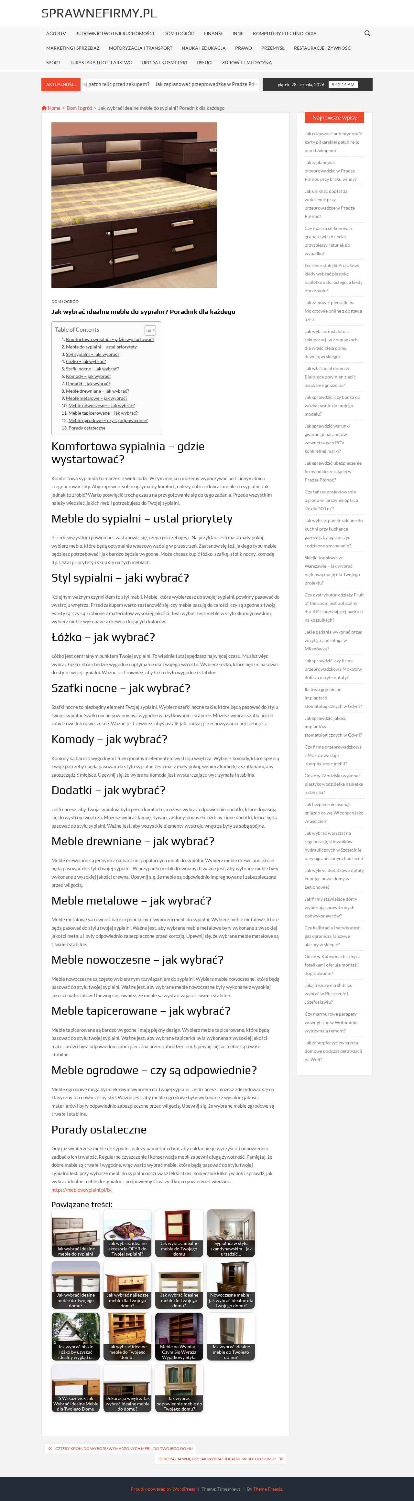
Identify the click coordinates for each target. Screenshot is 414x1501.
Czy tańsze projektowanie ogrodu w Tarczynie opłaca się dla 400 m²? (331, 500)
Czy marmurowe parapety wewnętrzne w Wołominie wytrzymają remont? (331, 1022)
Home (53, 108)
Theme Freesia (267, 1489)
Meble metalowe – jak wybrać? (96, 398)
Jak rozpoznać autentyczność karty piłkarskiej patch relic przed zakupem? (334, 142)
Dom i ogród (179, 33)
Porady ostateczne (87, 427)
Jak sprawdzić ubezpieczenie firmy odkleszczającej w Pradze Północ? (333, 471)
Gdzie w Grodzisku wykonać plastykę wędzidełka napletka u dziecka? (334, 784)
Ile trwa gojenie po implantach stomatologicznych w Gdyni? (333, 698)
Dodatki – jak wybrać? (88, 383)
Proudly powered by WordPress (163, 1489)
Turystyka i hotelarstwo (101, 62)
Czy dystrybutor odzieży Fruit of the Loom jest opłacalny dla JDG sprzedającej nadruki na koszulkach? (334, 607)
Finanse (213, 33)
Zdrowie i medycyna (247, 62)
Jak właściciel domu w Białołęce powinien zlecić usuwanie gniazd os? (330, 377)
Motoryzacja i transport (140, 48)
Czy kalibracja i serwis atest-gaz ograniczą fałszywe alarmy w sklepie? (333, 936)
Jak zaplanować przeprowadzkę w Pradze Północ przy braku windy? (188, 84)
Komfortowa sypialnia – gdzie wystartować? (110, 339)
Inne (238, 33)
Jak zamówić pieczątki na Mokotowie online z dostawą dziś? (333, 311)
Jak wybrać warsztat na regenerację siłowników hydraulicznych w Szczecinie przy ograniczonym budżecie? (334, 845)
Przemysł (273, 48)
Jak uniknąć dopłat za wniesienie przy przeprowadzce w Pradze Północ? (330, 203)
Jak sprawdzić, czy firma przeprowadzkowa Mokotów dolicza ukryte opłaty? (333, 669)
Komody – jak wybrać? (88, 376)
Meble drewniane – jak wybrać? (97, 391)
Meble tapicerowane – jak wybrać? (103, 413)
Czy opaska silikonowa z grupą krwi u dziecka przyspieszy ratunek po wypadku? (329, 240)
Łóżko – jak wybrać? (86, 361)
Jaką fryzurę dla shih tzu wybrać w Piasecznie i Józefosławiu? (329, 993)
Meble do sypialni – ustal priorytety (101, 346)
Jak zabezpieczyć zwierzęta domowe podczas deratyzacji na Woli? (333, 1051)
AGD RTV (56, 33)
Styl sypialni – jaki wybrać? (92, 354)
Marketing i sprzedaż (73, 48)
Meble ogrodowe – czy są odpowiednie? (108, 420)
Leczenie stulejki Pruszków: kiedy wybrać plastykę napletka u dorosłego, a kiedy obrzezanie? (334, 278)
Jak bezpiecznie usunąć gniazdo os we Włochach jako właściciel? (334, 813)
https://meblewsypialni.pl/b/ (81, 1190)
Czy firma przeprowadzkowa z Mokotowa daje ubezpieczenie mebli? (333, 755)
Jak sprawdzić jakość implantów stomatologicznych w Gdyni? (333, 726)
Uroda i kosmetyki (164, 62)
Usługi (204, 62)
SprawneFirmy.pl (99, 12)
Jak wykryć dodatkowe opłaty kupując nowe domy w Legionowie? (334, 878)
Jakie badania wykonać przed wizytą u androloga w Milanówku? (334, 640)
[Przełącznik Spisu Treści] (147, 330)
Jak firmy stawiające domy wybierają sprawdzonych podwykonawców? (331, 907)
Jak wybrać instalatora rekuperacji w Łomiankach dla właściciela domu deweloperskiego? (331, 343)
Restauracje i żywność (322, 48)
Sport (53, 62)
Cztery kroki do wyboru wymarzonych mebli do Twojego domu (124, 1448)
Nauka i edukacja (204, 48)
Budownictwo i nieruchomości (114, 33)
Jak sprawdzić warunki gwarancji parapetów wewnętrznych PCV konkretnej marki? (327, 438)
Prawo (243, 48)
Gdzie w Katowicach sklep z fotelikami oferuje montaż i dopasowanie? (332, 965)
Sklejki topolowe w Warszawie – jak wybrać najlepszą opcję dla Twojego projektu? (332, 570)
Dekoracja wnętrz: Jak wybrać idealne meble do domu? (217, 1458)
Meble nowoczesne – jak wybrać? (102, 405)
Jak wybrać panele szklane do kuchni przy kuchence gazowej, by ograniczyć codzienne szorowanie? (334, 533)
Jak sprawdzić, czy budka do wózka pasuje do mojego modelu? (332, 405)
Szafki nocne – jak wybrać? (92, 368)
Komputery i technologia (285, 33)
